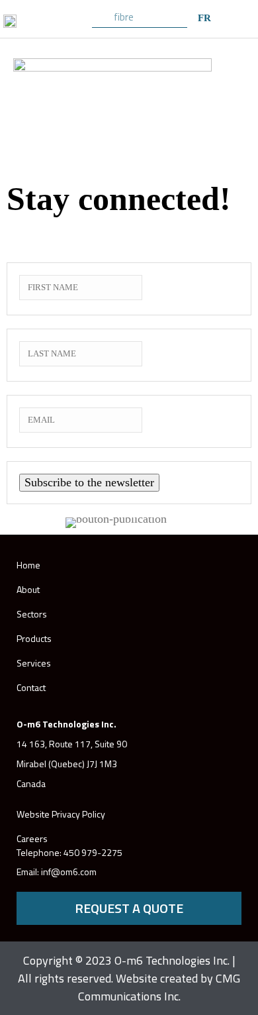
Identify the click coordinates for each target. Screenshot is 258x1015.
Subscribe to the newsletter (89, 482)
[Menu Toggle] (243, 17)
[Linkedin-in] (216, 861)
